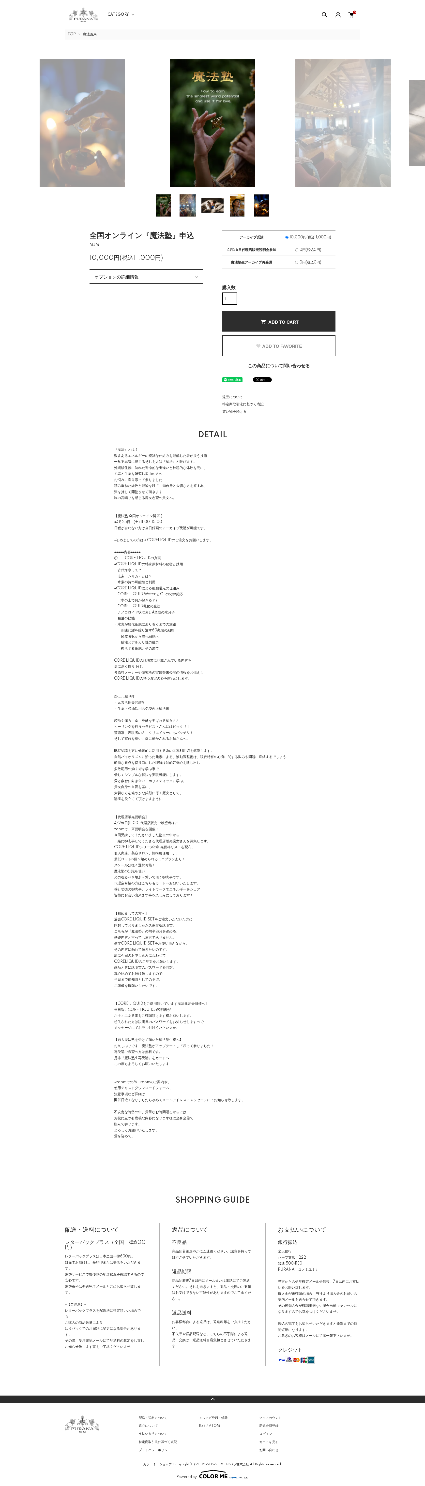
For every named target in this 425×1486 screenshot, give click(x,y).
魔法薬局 (90, 34)
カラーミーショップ (157, 1464)
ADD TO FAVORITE (282, 346)
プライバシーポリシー (155, 1450)
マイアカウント (270, 1418)
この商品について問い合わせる (279, 366)
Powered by (187, 1477)
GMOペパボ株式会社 (233, 1464)
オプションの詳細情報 (116, 276)
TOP (71, 34)
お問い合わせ (268, 1450)
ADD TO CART (283, 322)
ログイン (265, 1434)
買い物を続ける (234, 412)
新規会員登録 (268, 1426)
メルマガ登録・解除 (213, 1418)
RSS (202, 1426)
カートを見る (268, 1442)
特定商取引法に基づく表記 (243, 404)
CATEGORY (118, 15)
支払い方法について (153, 1434)
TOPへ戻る (212, 1399)
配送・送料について (153, 1418)
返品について (232, 397)
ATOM (214, 1426)
